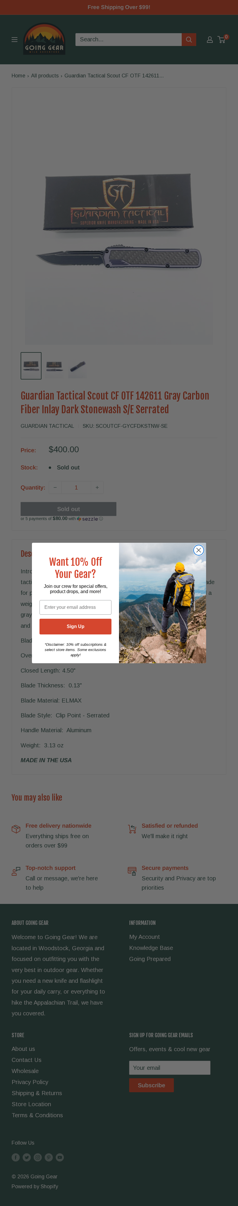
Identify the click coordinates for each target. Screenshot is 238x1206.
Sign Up (75, 626)
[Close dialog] (199, 550)
